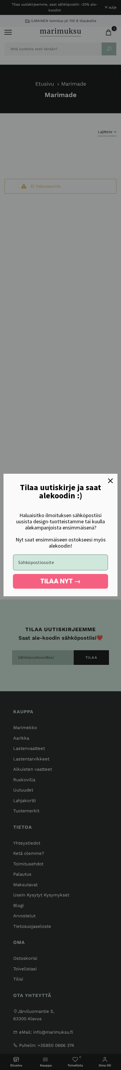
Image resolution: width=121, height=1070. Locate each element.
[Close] (110, 481)
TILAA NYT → (60, 581)
